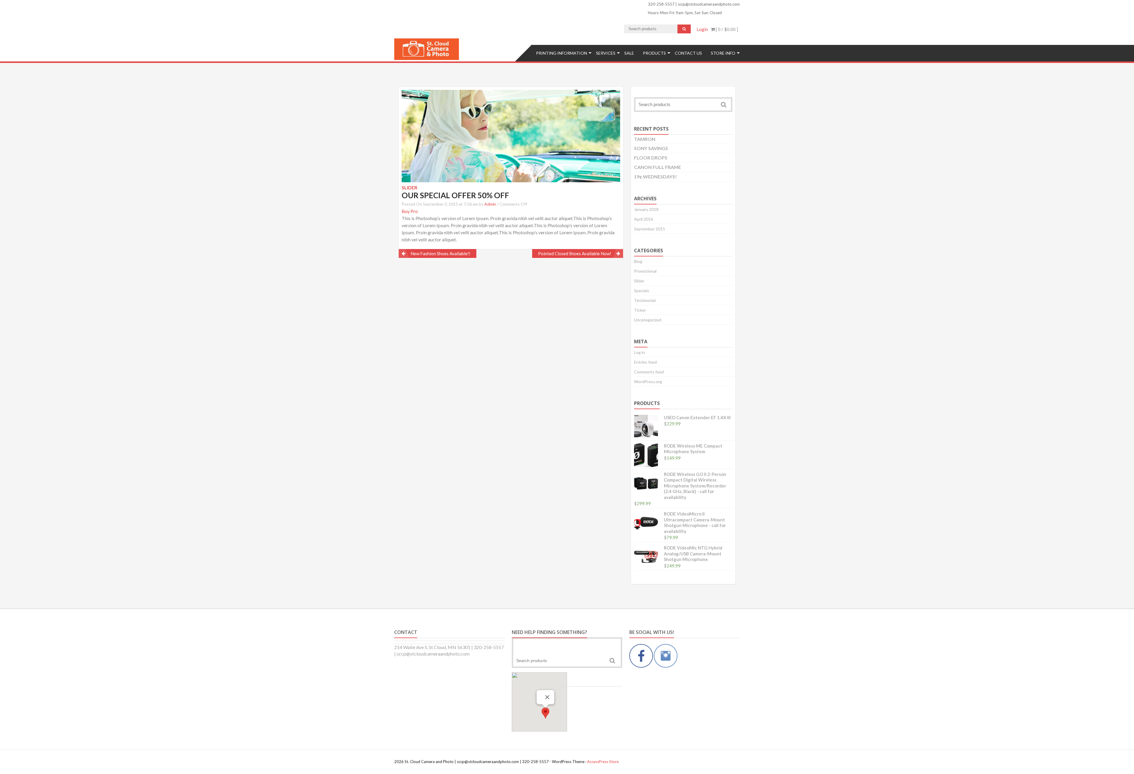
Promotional (645, 271)
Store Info (723, 53)
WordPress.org (648, 381)
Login (702, 29)
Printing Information (561, 53)
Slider (639, 280)
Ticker (640, 310)
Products (654, 53)
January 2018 (646, 209)
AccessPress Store (603, 761)
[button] (545, 713)
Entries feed (645, 362)
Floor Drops (650, 157)
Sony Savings (651, 148)
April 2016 (643, 219)
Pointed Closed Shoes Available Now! (574, 253)
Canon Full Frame (657, 167)
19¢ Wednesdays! (655, 176)
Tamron (644, 139)
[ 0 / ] (726, 29)
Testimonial (645, 300)
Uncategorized (647, 319)
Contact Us (688, 53)
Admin (490, 203)
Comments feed (649, 371)
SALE (629, 53)
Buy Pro (410, 211)
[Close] (547, 697)
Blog (638, 261)
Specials (641, 290)
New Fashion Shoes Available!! (440, 253)
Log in (639, 352)
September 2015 (649, 228)
